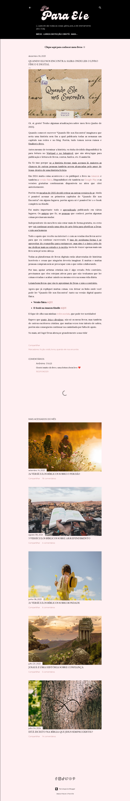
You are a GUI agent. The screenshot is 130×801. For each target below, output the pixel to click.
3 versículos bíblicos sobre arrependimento (59, 538)
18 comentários (49, 478)
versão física (45, 179)
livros (53, 349)
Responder (42, 371)
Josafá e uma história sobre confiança (56, 667)
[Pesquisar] (100, 7)
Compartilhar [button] (34, 345)
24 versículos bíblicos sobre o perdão (54, 473)
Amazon (95, 176)
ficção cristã (45, 349)
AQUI (50, 302)
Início (39, 34)
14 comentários (49, 736)
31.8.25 (49, 363)
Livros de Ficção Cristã (57, 34)
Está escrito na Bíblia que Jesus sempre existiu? (60, 731)
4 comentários (48, 543)
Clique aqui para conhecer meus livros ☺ (65, 47)
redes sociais (63, 313)
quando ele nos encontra (67, 349)
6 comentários (48, 607)
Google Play (91, 179)
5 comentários (48, 672)
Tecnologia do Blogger (67, 789)
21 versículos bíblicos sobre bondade (54, 602)
